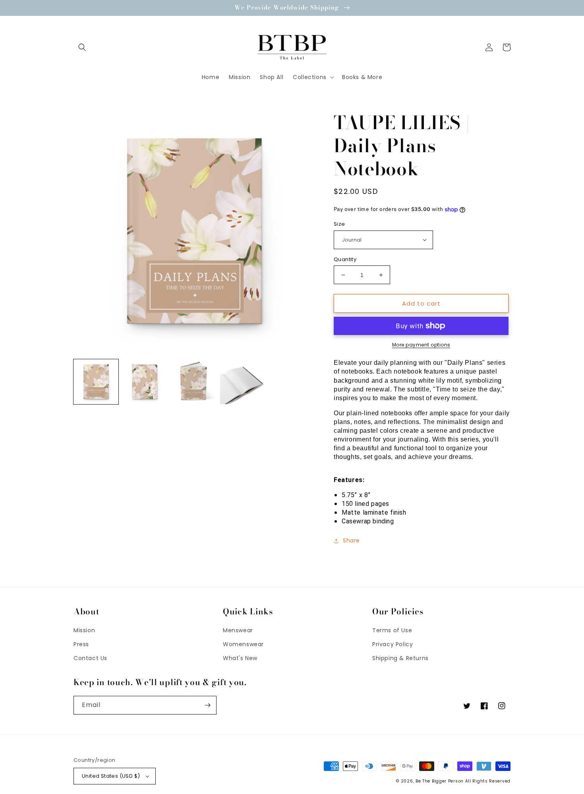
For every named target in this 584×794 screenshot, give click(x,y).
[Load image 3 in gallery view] (193, 381)
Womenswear (243, 644)
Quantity (345, 259)
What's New (240, 658)
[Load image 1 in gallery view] (95, 381)
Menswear (238, 630)
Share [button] (351, 540)
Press (81, 644)
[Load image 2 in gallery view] (144, 381)
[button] (82, 47)
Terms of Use (392, 630)
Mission (84, 630)
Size (339, 224)
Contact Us (90, 658)
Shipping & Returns (400, 658)
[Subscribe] (207, 705)
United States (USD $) (111, 776)
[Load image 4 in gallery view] (242, 381)
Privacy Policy (392, 644)
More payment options (421, 344)
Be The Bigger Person (440, 781)
